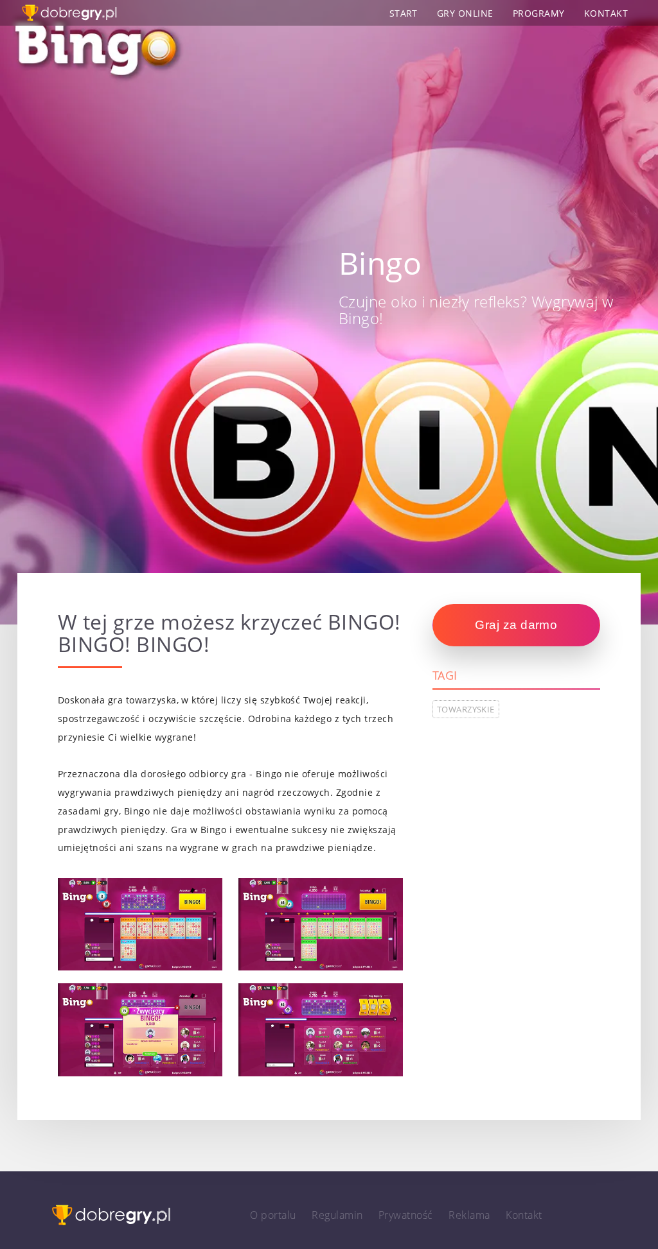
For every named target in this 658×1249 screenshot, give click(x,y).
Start (403, 13)
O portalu (273, 1215)
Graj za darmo (516, 625)
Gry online (465, 13)
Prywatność (405, 1215)
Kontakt (606, 13)
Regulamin (337, 1215)
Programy (539, 13)
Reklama (469, 1215)
